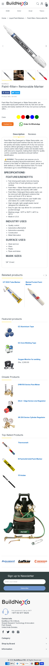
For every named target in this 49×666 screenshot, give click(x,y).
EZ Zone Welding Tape (27, 343)
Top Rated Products (12, 435)
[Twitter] (8, 632)
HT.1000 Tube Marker (11, 282)
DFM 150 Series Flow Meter (29, 385)
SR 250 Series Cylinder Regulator (31, 417)
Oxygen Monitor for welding (29, 359)
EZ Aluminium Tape (26, 327)
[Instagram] (18, 632)
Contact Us (8, 124)
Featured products (12, 319)
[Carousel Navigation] (45, 275)
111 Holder (22, 475)
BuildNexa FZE (20, 660)
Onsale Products (10, 377)
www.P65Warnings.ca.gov (27, 168)
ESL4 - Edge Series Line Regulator (32, 401)
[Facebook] (3, 632)
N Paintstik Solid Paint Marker (30, 459)
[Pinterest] (13, 632)
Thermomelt (23, 443)
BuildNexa (5, 84)
